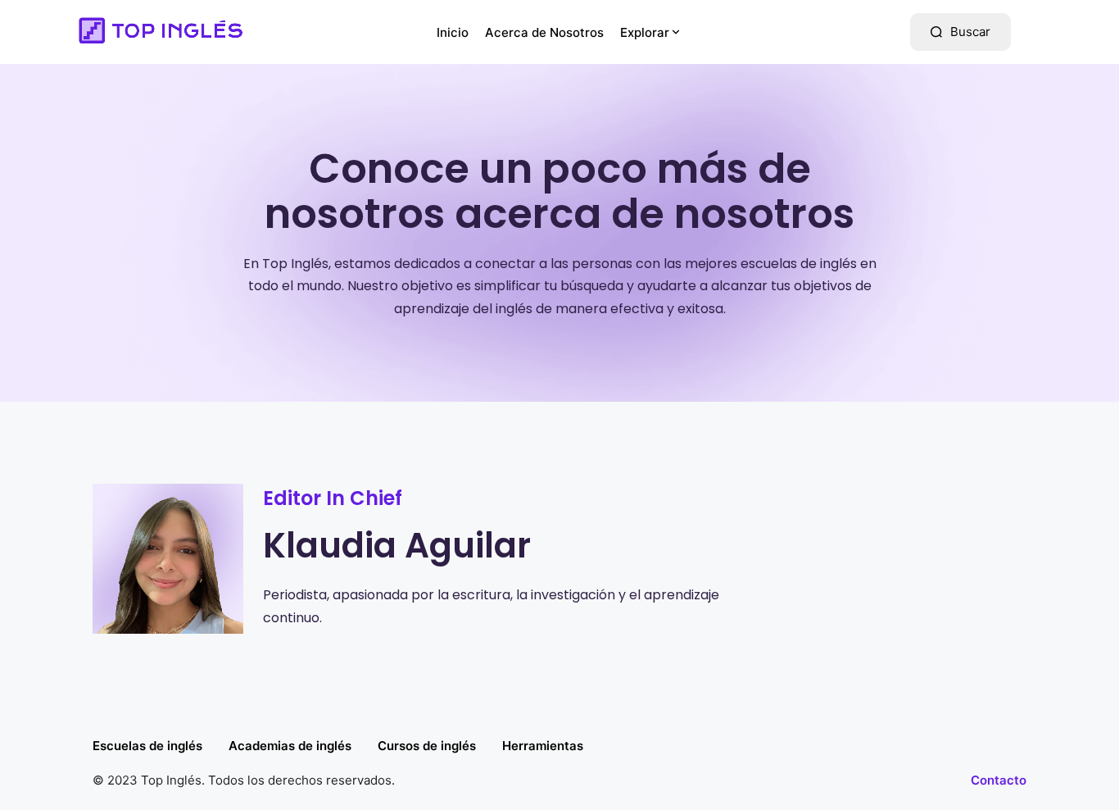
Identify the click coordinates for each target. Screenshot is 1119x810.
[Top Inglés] (158, 32)
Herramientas (542, 745)
